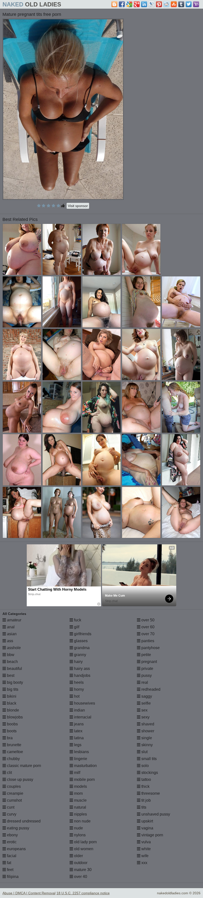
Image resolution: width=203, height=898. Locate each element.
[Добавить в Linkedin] (144, 4)
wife (144, 856)
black (11, 703)
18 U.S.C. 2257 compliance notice (83, 893)
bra (9, 738)
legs (77, 745)
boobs (12, 724)
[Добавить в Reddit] (166, 4)
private (146, 668)
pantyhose (150, 648)
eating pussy (17, 828)
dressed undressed (23, 821)
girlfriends (82, 634)
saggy (146, 696)
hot (76, 696)
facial (11, 856)
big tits (12, 689)
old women (83, 849)
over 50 (147, 620)
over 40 (80, 876)
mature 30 (82, 870)
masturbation (85, 766)
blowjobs (14, 717)
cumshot (14, 800)
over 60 (147, 627)
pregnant (148, 662)
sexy (145, 717)
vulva (145, 842)
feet (9, 870)
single (146, 738)
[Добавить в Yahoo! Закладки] (196, 4)
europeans (16, 849)
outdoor (80, 863)
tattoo (145, 779)
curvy (11, 814)
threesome (150, 793)
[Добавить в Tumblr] (181, 4)
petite (145, 655)
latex (77, 731)
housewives (84, 703)
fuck (77, 620)
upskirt (146, 821)
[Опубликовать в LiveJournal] (151, 4)
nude (78, 828)
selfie (145, 703)
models (80, 786)
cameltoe (14, 752)
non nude (82, 821)
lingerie (80, 759)
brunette (13, 745)
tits (143, 807)
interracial (82, 717)
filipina (12, 876)
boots (11, 731)
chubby (13, 759)
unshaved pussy (155, 814)
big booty (14, 682)
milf (76, 772)
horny (78, 689)
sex (144, 710)
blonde (12, 710)
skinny (146, 745)
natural (79, 807)
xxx (143, 863)
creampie (14, 793)
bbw (10, 655)
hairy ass (81, 668)
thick (145, 786)
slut (144, 752)
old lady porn (85, 842)
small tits (148, 759)
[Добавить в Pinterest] (159, 4)
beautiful (14, 668)
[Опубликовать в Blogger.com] (114, 4)
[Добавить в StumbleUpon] (174, 4)
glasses (80, 641)
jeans (78, 724)
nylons (79, 835)
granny (79, 655)
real (144, 682)
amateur (13, 620)
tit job (145, 800)
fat (8, 863)
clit (9, 772)
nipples (80, 814)
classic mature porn (23, 766)
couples (13, 786)
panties (147, 641)
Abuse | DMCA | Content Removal (28, 893)
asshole (13, 648)
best (10, 675)
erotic (11, 842)
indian (79, 710)
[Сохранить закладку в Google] (129, 4)
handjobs (81, 675)
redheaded (150, 689)
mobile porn (84, 779)
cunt (10, 807)
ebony (12, 835)
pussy (146, 675)
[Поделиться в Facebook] (122, 4)
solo (144, 766)
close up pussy (19, 779)
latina (78, 738)
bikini (11, 696)
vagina (146, 828)
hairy (78, 662)
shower (147, 731)
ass (9, 641)
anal (10, 627)
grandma (81, 648)
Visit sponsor (78, 206)
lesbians (81, 752)
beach (12, 662)
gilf (76, 627)
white (145, 849)
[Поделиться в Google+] (137, 4)
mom (78, 793)
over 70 (147, 634)
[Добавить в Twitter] (189, 4)
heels (78, 682)
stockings (149, 772)
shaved (147, 724)
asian (11, 634)
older (78, 856)
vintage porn (151, 835)
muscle (80, 800)
